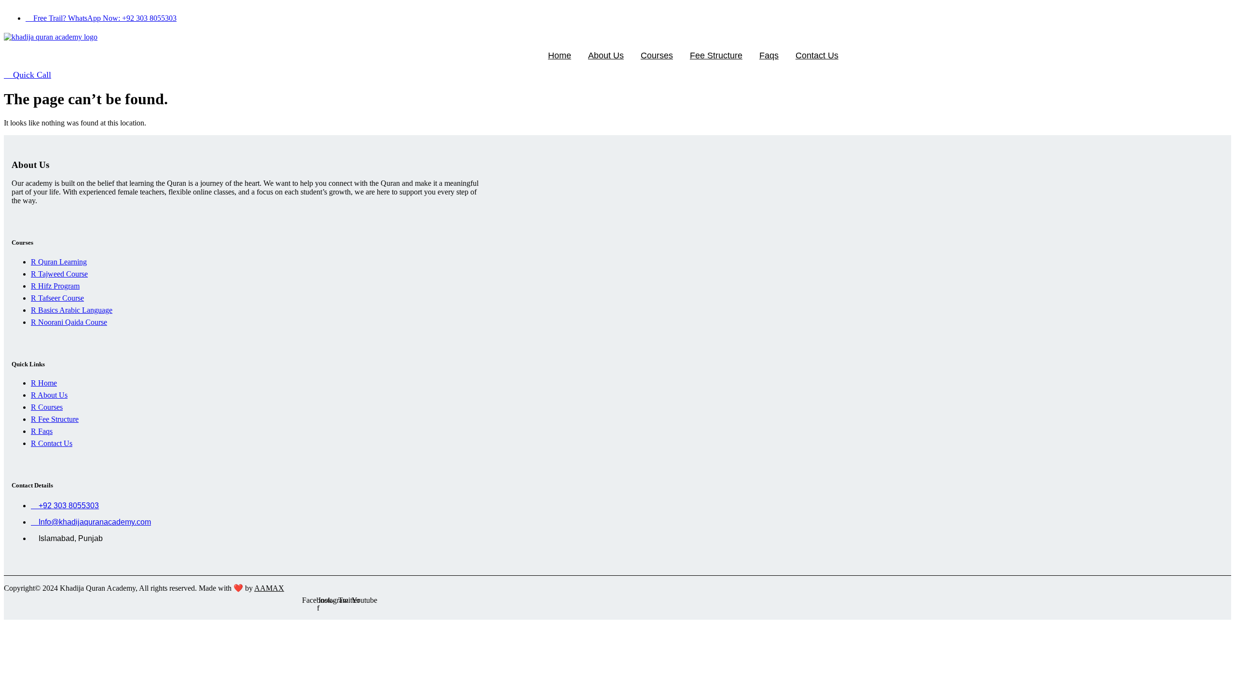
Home (559, 55)
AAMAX (269, 588)
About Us (606, 55)
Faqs (769, 55)
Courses (657, 55)
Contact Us (817, 55)
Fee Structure (716, 55)
